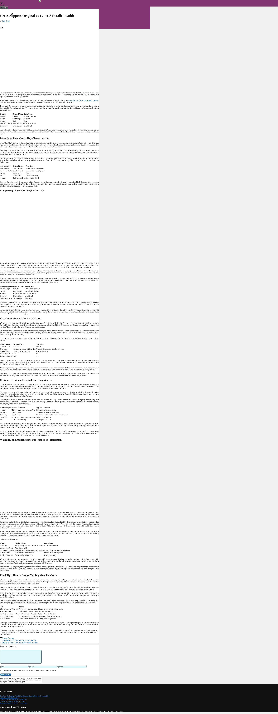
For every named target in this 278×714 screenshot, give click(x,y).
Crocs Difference (19, 20)
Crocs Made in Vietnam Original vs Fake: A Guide (19, 640)
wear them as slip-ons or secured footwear (83, 100)
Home (6, 12)
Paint (11, 22)
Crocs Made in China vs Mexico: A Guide (13, 701)
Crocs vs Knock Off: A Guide (9, 698)
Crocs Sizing (17, 18)
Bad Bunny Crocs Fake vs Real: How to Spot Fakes (20, 642)
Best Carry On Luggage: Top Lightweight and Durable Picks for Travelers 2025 (24, 696)
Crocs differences (8, 638)
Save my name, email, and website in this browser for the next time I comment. (30, 671)
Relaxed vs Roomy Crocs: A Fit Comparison (13, 703)
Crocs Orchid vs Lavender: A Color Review (13, 699)
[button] (1, 3)
